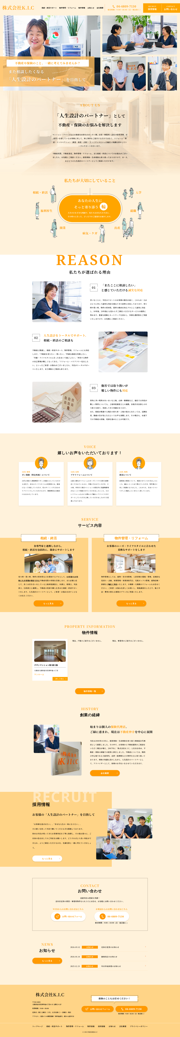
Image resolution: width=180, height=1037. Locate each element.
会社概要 (100, 8)
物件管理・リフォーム (67, 8)
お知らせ (91, 8)
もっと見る (48, 603)
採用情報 (101, 1026)
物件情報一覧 (90, 691)
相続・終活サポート (49, 8)
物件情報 (81, 8)
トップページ (37, 1026)
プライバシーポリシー (139, 1026)
